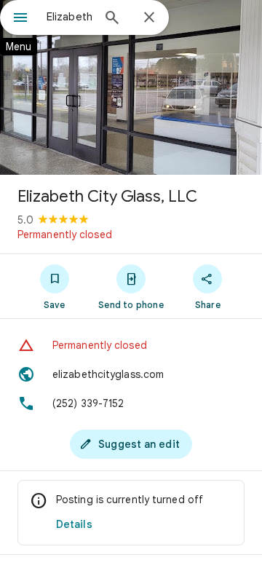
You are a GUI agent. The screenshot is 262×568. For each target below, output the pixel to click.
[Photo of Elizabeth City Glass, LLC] (131, 87)
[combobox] (69, 16)
